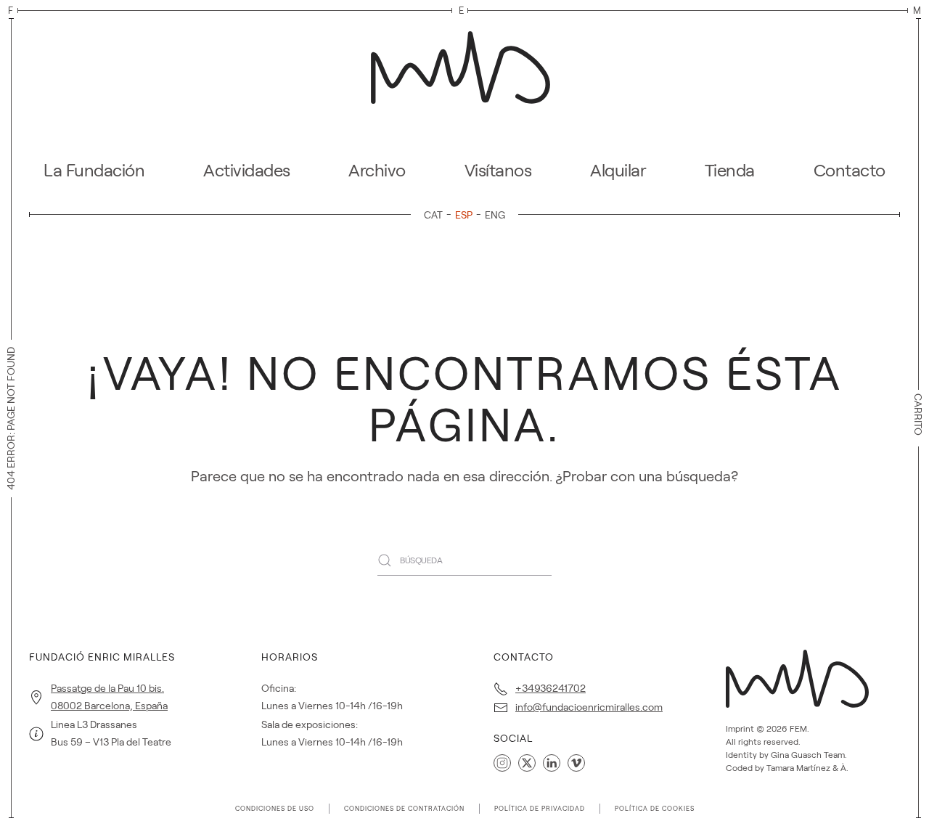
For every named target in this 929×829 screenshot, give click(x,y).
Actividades (246, 170)
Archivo (377, 170)
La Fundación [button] (94, 170)
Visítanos (498, 170)
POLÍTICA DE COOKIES (655, 808)
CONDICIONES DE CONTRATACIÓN (404, 808)
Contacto (849, 170)
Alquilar (618, 170)
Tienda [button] (730, 170)
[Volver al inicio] (464, 63)
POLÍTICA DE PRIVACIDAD (539, 808)
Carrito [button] (918, 414)
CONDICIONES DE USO (274, 808)
